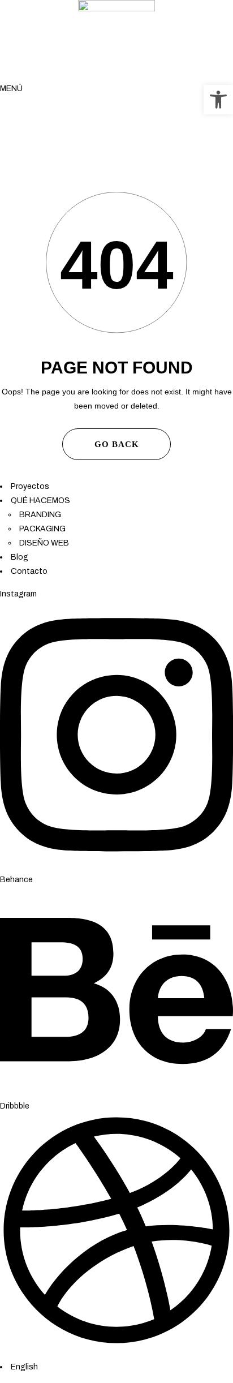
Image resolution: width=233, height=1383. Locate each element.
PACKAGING (42, 529)
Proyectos (30, 486)
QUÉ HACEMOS (40, 500)
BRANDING (40, 514)
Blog (19, 557)
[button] (218, 99)
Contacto (29, 571)
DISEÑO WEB (44, 543)
